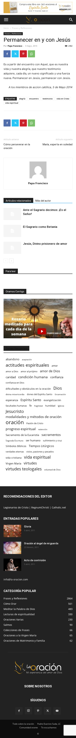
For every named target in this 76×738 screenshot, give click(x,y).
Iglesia (61, 405)
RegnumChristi (40, 507)
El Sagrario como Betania (40, 227)
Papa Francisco (15, 46)
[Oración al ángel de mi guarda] (12, 548)
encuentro (34, 98)
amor (55, 365)
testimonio (48, 98)
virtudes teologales (24, 469)
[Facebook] (7, 53)
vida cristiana (14, 457)
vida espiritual (11, 103)
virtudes (30, 463)
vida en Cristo (63, 98)
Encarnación (60, 394)
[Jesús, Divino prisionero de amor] (12, 248)
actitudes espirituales (27, 365)
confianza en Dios (15, 382)
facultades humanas (16, 405)
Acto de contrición (35, 560)
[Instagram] (28, 710)
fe (30, 405)
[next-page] (11, 261)
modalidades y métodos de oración (34, 417)
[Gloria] (12, 531)
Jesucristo (15, 411)
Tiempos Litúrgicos (41, 446)
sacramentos (51, 435)
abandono (12, 359)
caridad (11, 377)
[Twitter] (15, 53)
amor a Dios (12, 371)
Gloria (27, 526)
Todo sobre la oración (23, 723)
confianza (56, 377)
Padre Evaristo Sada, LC (49, 723)
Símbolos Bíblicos (16, 446)
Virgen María (13, 463)
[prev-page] (6, 261)
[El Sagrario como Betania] (12, 231)
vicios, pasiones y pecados (40, 451)
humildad (50, 405)
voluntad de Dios (52, 469)
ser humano (33, 440)
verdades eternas (15, 451)
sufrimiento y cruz (52, 440)
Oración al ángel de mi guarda (41, 543)
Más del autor (43, 200)
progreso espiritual (21, 429)
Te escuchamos (49, 727)
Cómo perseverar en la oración (17, 146)
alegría (22, 98)
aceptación (27, 359)
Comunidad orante (28, 727)
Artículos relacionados (18, 200)
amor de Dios (50, 371)
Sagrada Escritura (14, 440)
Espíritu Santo (31, 400)
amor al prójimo (29, 371)
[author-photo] (38, 178)
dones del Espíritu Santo (39, 394)
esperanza (12, 400)
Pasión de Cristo (34, 423)
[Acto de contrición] (12, 565)
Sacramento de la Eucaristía (22, 435)
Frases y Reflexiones (22, 28)
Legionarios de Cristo (16, 507)
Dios (57, 388)
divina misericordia (15, 394)
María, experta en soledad (57, 144)
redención (42, 429)
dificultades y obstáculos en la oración (28, 388)
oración (15, 422)
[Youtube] (57, 710)
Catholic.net (59, 507)
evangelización (52, 400)
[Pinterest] (23, 53)
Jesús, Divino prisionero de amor (45, 243)
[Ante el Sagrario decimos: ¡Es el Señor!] (12, 214)
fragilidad (38, 406)
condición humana (33, 377)
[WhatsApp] (31, 53)
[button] (6, 19)
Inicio (6, 28)
